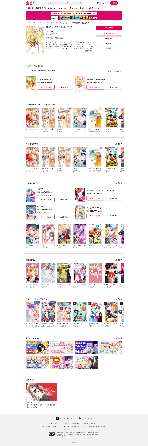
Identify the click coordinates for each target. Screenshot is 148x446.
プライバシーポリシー (48, 426)
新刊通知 (110, 43)
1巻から (109, 71)
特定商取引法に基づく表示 (98, 426)
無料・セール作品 (87, 8)
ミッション (64, 8)
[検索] (80, 3)
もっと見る (116, 144)
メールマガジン (87, 418)
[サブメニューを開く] (121, 3)
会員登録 (114, 3)
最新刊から (118, 71)
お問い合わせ (75, 423)
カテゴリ (98, 8)
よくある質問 (64, 423)
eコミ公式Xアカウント (66, 418)
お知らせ (85, 423)
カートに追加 (110, 33)
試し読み (110, 39)
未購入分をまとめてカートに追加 (44, 70)
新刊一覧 (30, 8)
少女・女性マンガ (51, 34)
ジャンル (75, 8)
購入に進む (109, 28)
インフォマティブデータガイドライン (71, 426)
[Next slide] (120, 117)
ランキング (53, 8)
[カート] (97, 3)
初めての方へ (53, 423)
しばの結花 (49, 31)
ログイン (104, 3)
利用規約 (93, 423)
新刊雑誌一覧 (41, 8)
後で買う (110, 48)
